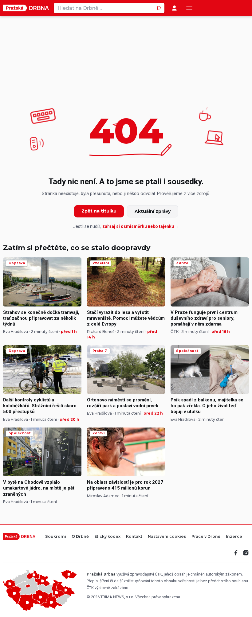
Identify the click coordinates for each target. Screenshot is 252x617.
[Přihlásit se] (174, 8)
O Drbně (80, 537)
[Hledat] (159, 8)
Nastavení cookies (167, 537)
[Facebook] (236, 553)
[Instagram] (246, 553)
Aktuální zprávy (153, 211)
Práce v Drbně (205, 537)
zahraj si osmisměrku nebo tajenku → (140, 226)
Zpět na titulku (98, 211)
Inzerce (234, 537)
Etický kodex (107, 537)
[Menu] (189, 8)
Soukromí (55, 537)
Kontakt (134, 537)
